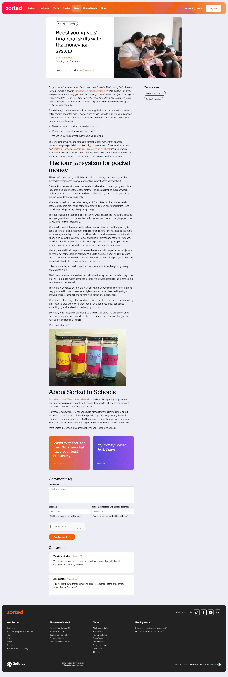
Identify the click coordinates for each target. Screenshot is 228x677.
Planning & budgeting (66, 24)
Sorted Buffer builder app (60, 642)
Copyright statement (101, 645)
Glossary (10, 645)
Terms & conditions (100, 638)
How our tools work (100, 635)
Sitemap (96, 652)
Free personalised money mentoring (150, 628)
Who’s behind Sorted (101, 628)
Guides (10, 638)
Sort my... (11, 628)
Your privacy (98, 642)
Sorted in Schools (57, 631)
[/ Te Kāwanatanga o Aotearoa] (87, 665)
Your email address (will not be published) (110, 507)
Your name (54, 507)
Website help (98, 648)
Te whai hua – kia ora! (58, 635)
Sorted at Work (56, 638)
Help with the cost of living (17, 648)
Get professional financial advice (148, 631)
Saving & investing (153, 99)
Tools (9, 635)
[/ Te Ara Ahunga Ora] (34, 665)
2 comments (88, 70)
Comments (54, 484)
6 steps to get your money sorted (20, 631)
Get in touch (97, 631)
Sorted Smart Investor (59, 628)
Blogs (9, 642)
